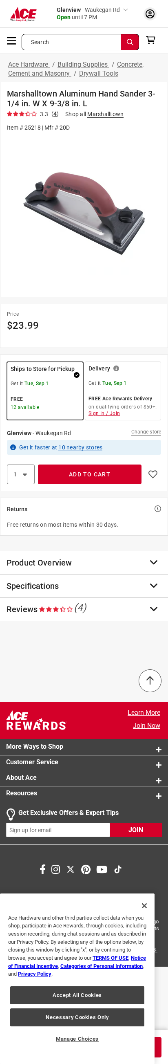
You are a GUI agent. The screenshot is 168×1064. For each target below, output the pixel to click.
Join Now (146, 726)
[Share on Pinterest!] (86, 868)
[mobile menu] (12, 40)
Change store (146, 432)
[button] (84, 213)
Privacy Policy (34, 974)
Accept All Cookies (77, 995)
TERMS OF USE (110, 958)
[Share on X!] (70, 868)
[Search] (130, 42)
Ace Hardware (29, 64)
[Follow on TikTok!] (118, 868)
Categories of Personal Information (101, 966)
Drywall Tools (98, 73)
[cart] (153, 40)
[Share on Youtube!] (101, 868)
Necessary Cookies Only (77, 1017)
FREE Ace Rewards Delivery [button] (120, 399)
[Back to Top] (150, 680)
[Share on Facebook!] (43, 868)
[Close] (144, 906)
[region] (77, 978)
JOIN (135, 830)
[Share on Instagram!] (55, 868)
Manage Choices (77, 1039)
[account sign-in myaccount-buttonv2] (150, 13)
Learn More (144, 712)
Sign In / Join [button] (104, 413)
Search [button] (40, 42)
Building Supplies (83, 64)
